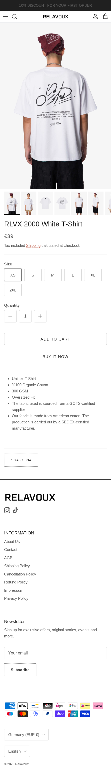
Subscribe (20, 670)
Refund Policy (16, 582)
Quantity (12, 305)
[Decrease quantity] (10, 316)
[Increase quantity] (40, 316)
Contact (10, 549)
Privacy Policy (16, 598)
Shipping (33, 245)
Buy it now (56, 356)
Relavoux (22, 764)
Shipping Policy (17, 566)
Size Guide (21, 460)
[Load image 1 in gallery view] (55, 105)
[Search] (17, 16)
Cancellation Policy (20, 574)
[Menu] (5, 16)
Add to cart (55, 339)
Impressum (13, 590)
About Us (12, 541)
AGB (8, 558)
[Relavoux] (55, 16)
